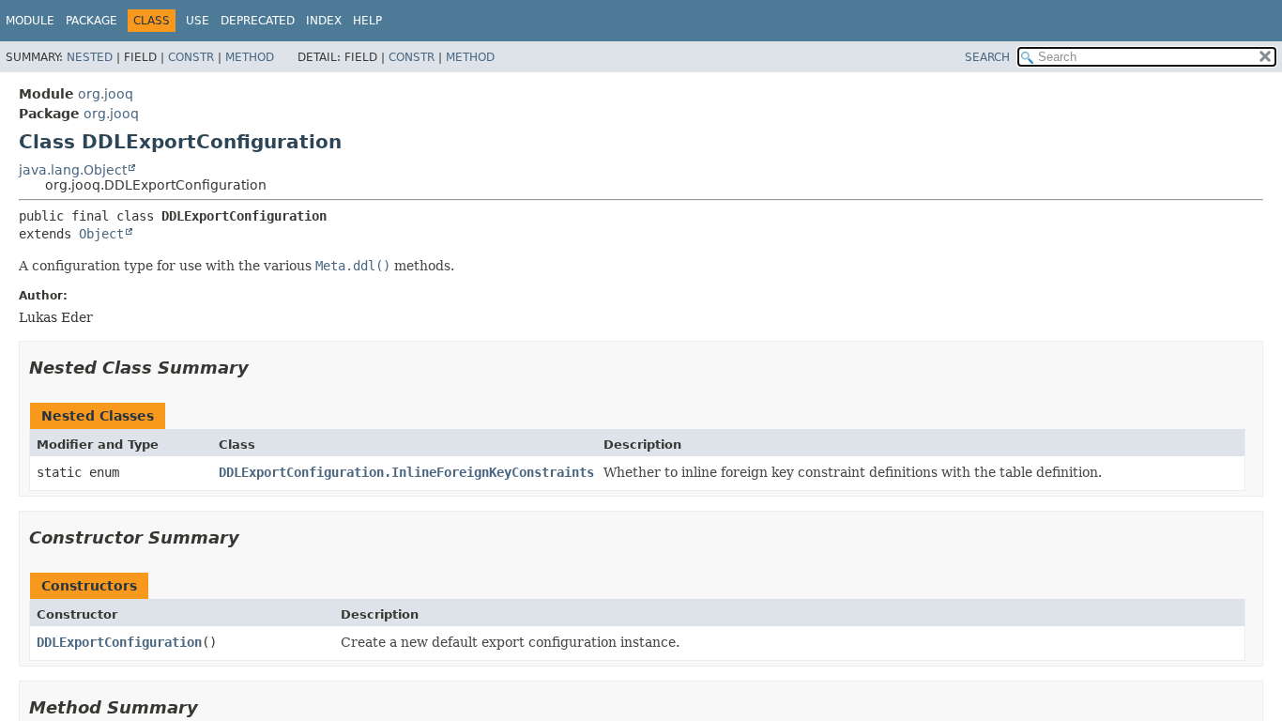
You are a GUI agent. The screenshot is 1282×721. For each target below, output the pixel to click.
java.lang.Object (73, 169)
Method (249, 57)
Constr (191, 57)
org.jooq (105, 93)
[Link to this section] (261, 367)
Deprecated (258, 20)
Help (367, 20)
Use (197, 20)
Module (30, 20)
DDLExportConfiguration (119, 642)
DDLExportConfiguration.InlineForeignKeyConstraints (406, 472)
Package (91, 20)
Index (324, 20)
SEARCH (987, 57)
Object (101, 233)
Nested (90, 57)
